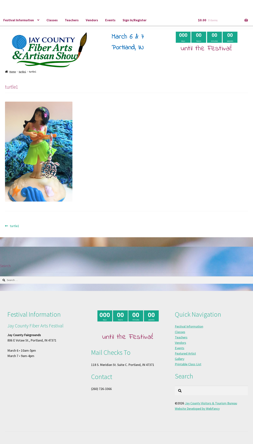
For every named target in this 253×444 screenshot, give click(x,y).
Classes (52, 20)
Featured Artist (185, 353)
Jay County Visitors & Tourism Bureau (211, 403)
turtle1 (22, 71)
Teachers (72, 20)
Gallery (179, 359)
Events (110, 20)
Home (12, 71)
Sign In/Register (135, 20)
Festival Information (18, 20)
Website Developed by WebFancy (197, 408)
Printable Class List (188, 364)
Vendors (92, 20)
